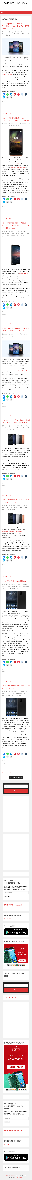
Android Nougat (6, 586)
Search (16, 790)
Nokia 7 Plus (5, 235)
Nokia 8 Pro (9, 336)
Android (25, 32)
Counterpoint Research (8, 34)
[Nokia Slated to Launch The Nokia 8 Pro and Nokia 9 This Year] (16, 348)
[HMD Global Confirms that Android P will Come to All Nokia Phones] (16, 439)
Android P (12, 428)
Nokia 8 (9, 430)
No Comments (6, 35)
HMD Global (19, 34)
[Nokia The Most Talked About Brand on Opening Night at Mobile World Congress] (16, 253)
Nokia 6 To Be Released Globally (14, 581)
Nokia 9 (15, 336)
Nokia (24, 34)
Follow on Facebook (13, 905)
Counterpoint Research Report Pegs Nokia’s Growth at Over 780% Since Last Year (16, 26)
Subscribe (7, 896)
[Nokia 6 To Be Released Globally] (16, 600)
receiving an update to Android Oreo (12, 531)
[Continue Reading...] (7, 113)
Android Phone (15, 693)
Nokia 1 (22, 233)
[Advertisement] (16, 8)
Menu (2, 12)
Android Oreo (5, 428)
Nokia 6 (26, 233)
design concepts (22, 386)
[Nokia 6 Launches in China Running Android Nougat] (16, 707)
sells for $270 (15, 164)
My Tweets (7, 919)
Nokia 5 (26, 428)
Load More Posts (17, 778)
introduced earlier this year (17, 167)
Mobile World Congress (8, 233)
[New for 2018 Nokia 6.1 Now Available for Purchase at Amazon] (16, 142)
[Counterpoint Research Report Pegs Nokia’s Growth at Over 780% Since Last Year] (16, 46)
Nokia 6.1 (4, 125)
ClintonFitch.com (16, 2)
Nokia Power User (23, 371)
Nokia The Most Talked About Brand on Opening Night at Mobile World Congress (15, 225)
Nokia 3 (21, 428)
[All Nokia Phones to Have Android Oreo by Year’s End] (16, 519)
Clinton (5, 32)
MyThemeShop (18, 1177)
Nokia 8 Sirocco (14, 235)
